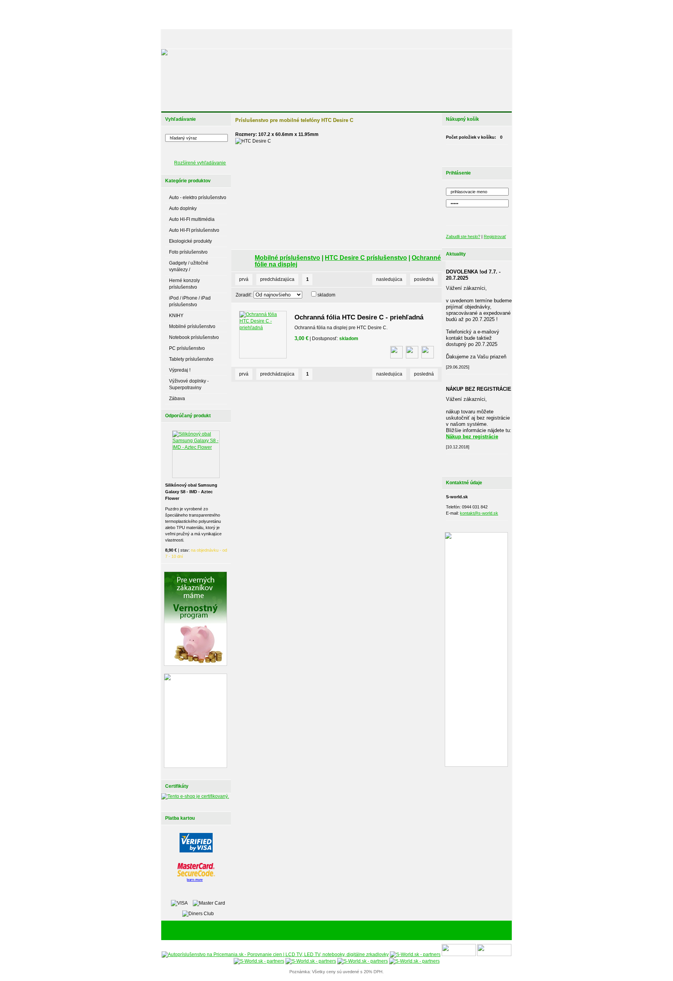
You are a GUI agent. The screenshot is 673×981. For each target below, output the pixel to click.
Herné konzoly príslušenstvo (184, 284)
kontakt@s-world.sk (479, 513)
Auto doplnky (183, 208)
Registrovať (495, 236)
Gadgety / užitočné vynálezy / (188, 266)
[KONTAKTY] (492, 39)
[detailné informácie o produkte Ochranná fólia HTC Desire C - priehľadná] (412, 352)
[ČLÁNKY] (206, 39)
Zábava (177, 398)
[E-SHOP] (178, 39)
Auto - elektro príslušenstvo (197, 197)
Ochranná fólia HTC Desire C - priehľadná (358, 317)
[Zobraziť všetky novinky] (487, 463)
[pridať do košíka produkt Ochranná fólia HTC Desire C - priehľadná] (427, 352)
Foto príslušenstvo (188, 252)
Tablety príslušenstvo (191, 359)
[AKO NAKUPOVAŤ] (315, 39)
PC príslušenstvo (187, 348)
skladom (326, 295)
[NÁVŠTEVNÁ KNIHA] (452, 39)
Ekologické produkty (190, 241)
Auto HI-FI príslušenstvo (194, 230)
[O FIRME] (250, 39)
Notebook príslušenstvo (194, 337)
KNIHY (176, 315)
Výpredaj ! (179, 370)
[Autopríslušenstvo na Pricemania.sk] (275, 954)
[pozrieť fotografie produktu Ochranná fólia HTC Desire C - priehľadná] (396, 352)
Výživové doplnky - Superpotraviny (189, 384)
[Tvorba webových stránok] (385, 931)
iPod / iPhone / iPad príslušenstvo (190, 301)
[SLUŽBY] (278, 39)
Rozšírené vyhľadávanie (200, 163)
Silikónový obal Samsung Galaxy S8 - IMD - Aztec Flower (191, 492)
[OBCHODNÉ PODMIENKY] (398, 39)
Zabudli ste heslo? (463, 236)
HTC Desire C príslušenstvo (366, 257)
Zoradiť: (244, 295)
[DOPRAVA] (353, 39)
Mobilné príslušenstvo (192, 326)
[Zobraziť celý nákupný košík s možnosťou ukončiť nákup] (487, 153)
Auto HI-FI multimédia (192, 219)
